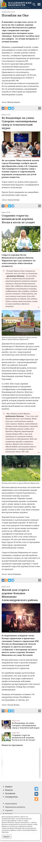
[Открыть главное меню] (39, 5)
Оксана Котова (13, 200)
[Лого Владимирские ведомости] (16, 4)
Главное (8, 786)
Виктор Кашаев (14, 102)
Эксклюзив (10, 793)
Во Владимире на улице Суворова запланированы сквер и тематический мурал (25, 725)
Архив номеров (11, 803)
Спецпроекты (11, 797)
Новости (9, 790)
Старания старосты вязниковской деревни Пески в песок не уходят (23, 737)
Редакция (8, 814)
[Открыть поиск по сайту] (34, 5)
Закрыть (6, 836)
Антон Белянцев (14, 574)
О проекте (9, 810)
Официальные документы (15, 807)
